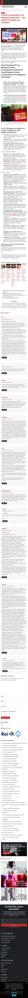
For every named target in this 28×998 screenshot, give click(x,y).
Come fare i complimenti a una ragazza (11, 808)
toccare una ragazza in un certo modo (15, 214)
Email (2, 701)
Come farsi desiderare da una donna (10, 830)
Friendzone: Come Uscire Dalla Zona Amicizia (12, 747)
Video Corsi (3, 981)
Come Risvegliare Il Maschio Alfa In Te (10, 756)
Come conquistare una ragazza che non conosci (13, 815)
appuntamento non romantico (17, 165)
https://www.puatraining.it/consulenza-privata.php (13, 668)
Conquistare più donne (13, 10)
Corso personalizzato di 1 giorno (8, 936)
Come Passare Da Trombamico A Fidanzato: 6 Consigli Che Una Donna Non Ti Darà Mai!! (13, 278)
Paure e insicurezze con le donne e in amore (12, 824)
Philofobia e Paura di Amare (8, 800)
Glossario (3, 957)
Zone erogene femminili (7, 826)
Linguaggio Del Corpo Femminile (9, 782)
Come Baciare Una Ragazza (8, 771)
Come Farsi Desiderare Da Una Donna (10, 793)
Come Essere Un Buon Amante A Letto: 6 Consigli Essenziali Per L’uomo (8, 275)
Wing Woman (5, 819)
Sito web (3, 706)
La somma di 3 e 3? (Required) (8, 711)
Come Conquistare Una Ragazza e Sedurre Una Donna (14, 743)
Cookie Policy (4, 952)
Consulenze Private (5, 942)
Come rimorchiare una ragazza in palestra (11, 821)
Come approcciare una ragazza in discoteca (12, 835)
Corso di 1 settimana (5, 940)
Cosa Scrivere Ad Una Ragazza (9, 778)
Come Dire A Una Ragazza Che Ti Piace (11, 791)
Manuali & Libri (4, 977)
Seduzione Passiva (6, 795)
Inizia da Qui (6, 853)
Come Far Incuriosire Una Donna (9, 758)
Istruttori (3, 965)
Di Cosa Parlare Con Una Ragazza (9, 780)
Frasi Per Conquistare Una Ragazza (10, 763)
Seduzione (21, 10)
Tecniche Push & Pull (6, 798)
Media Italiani (4, 954)
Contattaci (3, 971)
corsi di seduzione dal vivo (10, 304)
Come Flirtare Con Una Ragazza (9, 761)
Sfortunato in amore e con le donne (10, 828)
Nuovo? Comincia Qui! (6, 963)
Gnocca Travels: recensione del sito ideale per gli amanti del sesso (24, 275)
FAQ (2, 967)
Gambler (19, 293)
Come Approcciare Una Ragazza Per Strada (12, 750)
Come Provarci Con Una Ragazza (9, 765)
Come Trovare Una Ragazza (8, 784)
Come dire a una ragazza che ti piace (10, 837)
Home (3, 10)
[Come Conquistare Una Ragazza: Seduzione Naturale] (8, 7)
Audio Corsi (3, 979)
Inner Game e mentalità (7, 832)
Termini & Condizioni (5, 948)
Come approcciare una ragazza (9, 810)
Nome (2, 696)
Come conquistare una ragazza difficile (11, 817)
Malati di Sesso (5, 812)
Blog (7, 10)
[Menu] (26, 7)
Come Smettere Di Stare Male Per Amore (11, 787)
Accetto (14, 995)
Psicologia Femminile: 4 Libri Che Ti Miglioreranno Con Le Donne (19, 275)
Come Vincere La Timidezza (8, 789)
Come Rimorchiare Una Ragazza (9, 745)
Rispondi (4, 357)
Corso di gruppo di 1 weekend (8, 938)
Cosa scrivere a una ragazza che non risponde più (13, 802)
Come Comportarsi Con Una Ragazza (10, 775)
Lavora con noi (4, 969)
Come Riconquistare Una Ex (8, 752)
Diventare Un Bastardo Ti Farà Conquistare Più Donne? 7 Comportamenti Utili (3, 276)
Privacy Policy (4, 950)
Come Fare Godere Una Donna (9, 773)
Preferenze (14, 992)
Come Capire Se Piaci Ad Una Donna (10, 754)
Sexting (4, 839)
